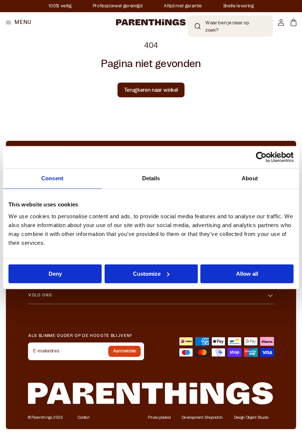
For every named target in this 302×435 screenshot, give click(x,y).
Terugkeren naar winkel (151, 90)
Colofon (84, 417)
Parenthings (41, 417)
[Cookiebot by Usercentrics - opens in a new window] (261, 157)
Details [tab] (151, 178)
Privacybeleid (159, 417)
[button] (18, 22)
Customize (147, 274)
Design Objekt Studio (251, 417)
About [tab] (250, 178)
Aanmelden (124, 350)
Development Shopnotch (202, 417)
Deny (55, 274)
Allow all (247, 274)
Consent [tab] (52, 178)
